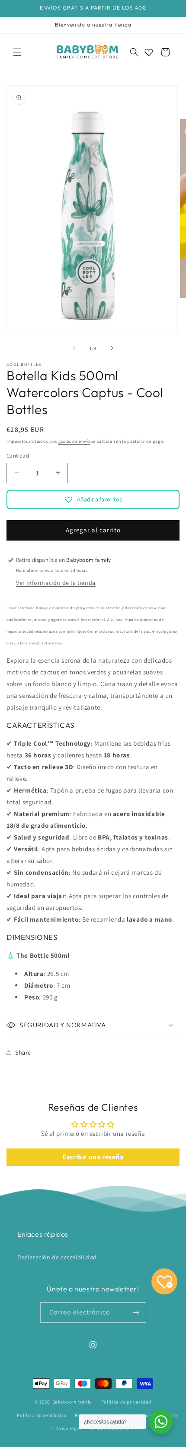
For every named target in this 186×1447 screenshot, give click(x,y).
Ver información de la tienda (56, 583)
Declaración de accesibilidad (57, 1257)
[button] (17, 52)
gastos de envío (74, 441)
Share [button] (23, 1052)
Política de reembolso (42, 1415)
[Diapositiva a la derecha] (112, 348)
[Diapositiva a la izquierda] (73, 348)
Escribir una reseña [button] (92, 1157)
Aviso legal (68, 1428)
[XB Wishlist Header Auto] (149, 52)
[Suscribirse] (136, 1312)
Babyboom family (72, 1402)
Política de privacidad (126, 1402)
